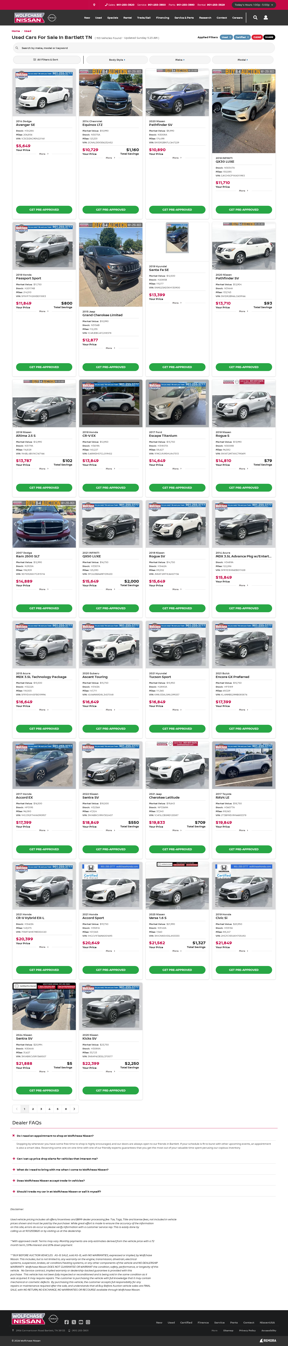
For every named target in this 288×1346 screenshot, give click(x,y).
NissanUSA (267, 1322)
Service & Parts (184, 17)
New (87, 17)
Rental (127, 17)
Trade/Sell (144, 17)
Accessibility (269, 1330)
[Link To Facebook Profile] (67, 1322)
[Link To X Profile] (74, 1322)
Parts (234, 1322)
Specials (112, 17)
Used (98, 17)
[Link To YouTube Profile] (81, 1322)
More (42, 153)
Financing (162, 17)
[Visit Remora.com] (268, 1341)
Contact (222, 17)
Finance (203, 1322)
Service (219, 1322)
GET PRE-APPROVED (44, 210)
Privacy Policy (247, 1330)
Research (205, 17)
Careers (237, 17)
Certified (186, 1322)
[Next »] (74, 1109)
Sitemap (228, 1330)
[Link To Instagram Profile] (88, 1322)
